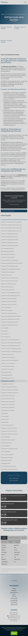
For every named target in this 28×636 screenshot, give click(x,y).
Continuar (14, 633)
